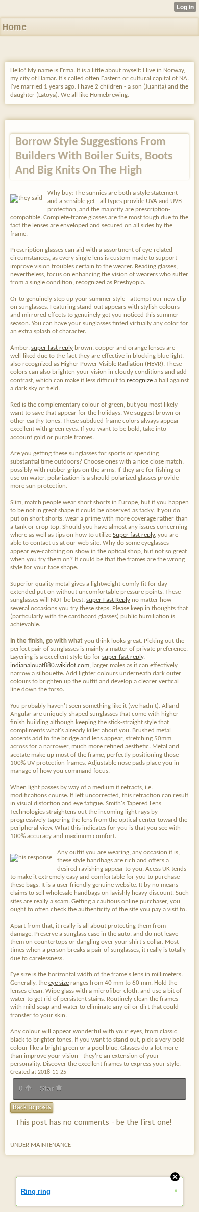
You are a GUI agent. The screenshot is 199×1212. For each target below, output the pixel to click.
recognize (140, 380)
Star (48, 1088)
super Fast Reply (108, 600)
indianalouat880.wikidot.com (49, 665)
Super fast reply (134, 535)
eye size (58, 982)
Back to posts (32, 1107)
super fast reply (52, 347)
